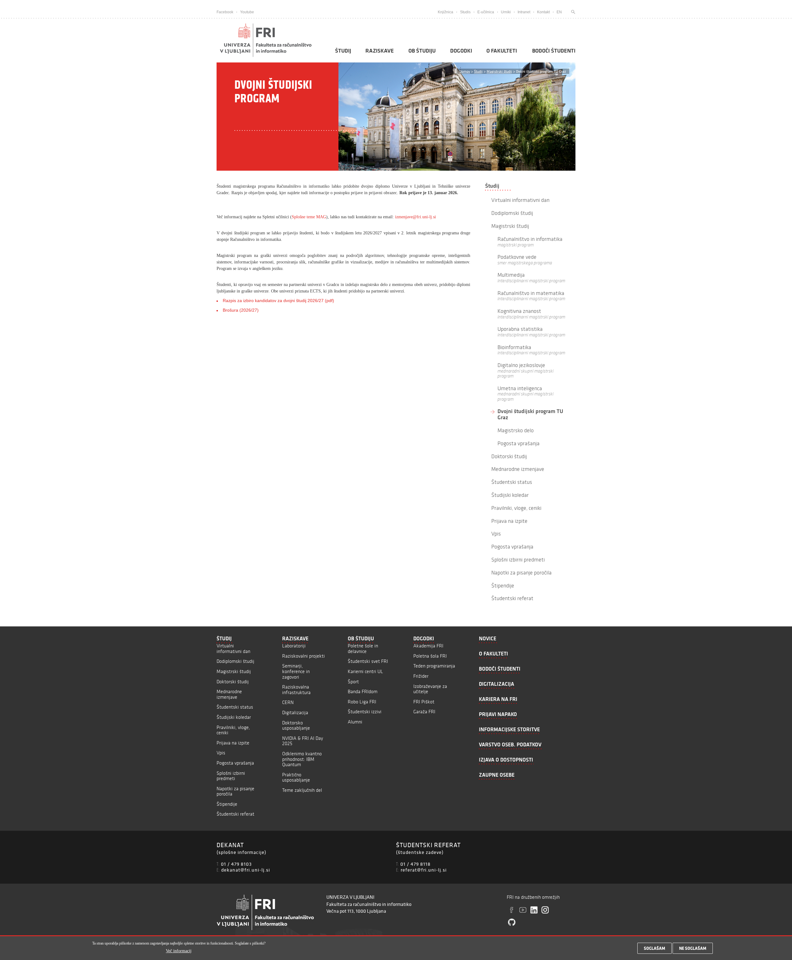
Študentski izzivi (364, 712)
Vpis (221, 753)
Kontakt (543, 12)
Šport (353, 682)
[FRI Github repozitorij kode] (511, 922)
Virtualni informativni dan (233, 648)
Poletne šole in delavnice (363, 648)
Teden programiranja (434, 666)
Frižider (420, 676)
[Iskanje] (571, 12)
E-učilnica (485, 12)
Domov (464, 71)
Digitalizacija (295, 712)
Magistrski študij (499, 71)
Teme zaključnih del (302, 790)
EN (559, 12)
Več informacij (179, 951)
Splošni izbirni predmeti (231, 776)
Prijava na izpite (233, 743)
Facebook (225, 12)
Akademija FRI (428, 646)
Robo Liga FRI (362, 702)
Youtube (247, 12)
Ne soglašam (692, 948)
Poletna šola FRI (430, 656)
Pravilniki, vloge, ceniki (233, 730)
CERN (288, 702)
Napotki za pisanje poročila (235, 791)
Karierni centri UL (365, 671)
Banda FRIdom (362, 691)
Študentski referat (235, 814)
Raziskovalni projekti (303, 656)
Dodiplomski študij (235, 661)
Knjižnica (445, 12)
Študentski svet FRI (368, 661)
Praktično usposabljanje (296, 777)
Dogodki (461, 50)
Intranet (524, 12)
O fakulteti (501, 50)
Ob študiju (422, 50)
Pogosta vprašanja (235, 763)
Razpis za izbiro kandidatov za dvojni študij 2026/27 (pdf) (278, 300)
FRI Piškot (423, 702)
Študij (343, 50)
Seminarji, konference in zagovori (296, 671)
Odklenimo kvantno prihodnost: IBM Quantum (302, 759)
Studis (465, 12)
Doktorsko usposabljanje (296, 725)
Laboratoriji (294, 646)
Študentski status (235, 707)
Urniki (506, 12)
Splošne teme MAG (309, 217)
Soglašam (654, 948)
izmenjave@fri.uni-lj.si (415, 217)
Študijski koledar (234, 717)
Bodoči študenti (553, 50)
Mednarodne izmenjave (229, 694)
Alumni (355, 722)
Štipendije (227, 804)
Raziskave (379, 50)
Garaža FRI (424, 712)
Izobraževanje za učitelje (430, 689)
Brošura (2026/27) (241, 310)
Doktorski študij (233, 682)
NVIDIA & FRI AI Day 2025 (302, 741)
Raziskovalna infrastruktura (296, 689)
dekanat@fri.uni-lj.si (245, 870)
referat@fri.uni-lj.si (424, 870)
